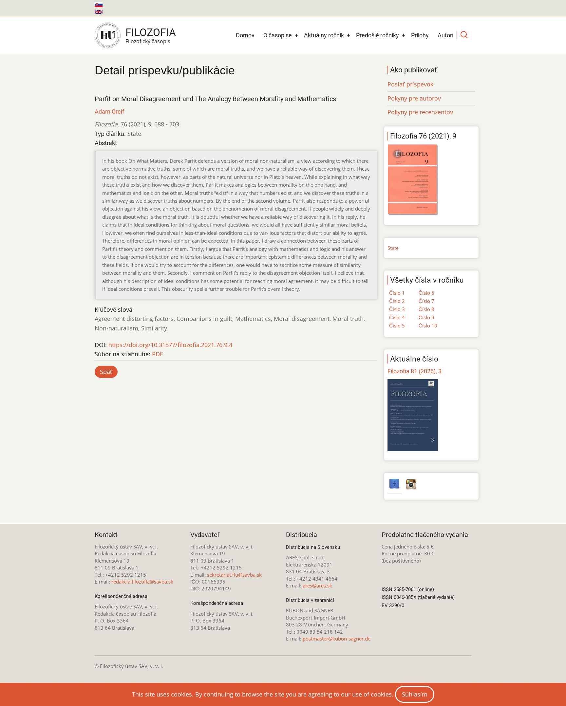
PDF (157, 354)
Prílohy (420, 35)
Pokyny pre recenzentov (420, 112)
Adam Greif (109, 111)
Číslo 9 (426, 317)
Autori (445, 35)
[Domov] (108, 35)
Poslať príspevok (410, 84)
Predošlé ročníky (377, 35)
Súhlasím (414, 694)
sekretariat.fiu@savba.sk (234, 574)
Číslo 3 (397, 309)
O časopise (277, 35)
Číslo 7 (426, 301)
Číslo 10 (428, 325)
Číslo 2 (397, 301)
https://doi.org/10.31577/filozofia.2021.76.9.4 (170, 345)
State (393, 248)
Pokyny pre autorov (414, 98)
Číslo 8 (426, 309)
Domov (245, 35)
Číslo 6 (426, 292)
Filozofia (150, 32)
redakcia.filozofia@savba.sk (142, 581)
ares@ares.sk (317, 585)
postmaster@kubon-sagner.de (336, 638)
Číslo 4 (397, 317)
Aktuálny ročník (324, 35)
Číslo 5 (397, 325)
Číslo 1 (397, 292)
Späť (106, 372)
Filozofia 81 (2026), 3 (414, 371)
